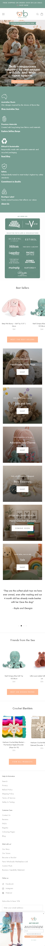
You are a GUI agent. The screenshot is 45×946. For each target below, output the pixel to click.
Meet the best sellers (23, 339)
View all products (22, 762)
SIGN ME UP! (33, 936)
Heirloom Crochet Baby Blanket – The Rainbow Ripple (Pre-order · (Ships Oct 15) (14, 745)
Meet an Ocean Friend (22, 692)
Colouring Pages (8, 832)
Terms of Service (8, 798)
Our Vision (6, 853)
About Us (5, 203)
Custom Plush (7, 866)
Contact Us (6, 815)
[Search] (37, 14)
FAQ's (4, 823)
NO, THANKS (33, 939)
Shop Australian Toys (10, 109)
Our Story (5, 849)
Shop (22, 372)
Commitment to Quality (11, 181)
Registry (5, 827)
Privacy (5, 785)
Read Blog (5, 156)
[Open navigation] (3, 14)
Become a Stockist (9, 857)
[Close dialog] (43, 913)
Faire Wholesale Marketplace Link (15, 861)
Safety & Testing (8, 802)
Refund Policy (7, 789)
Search (4, 781)
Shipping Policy (8, 793)
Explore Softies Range (10, 131)
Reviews (5, 819)
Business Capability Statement (13, 870)
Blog (4, 836)
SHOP (22, 450)
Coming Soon (22, 528)
